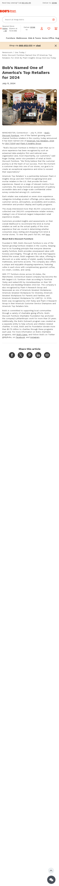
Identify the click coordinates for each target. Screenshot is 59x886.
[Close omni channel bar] (56, 46)
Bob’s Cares (21, 334)
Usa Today (19, 52)
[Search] (53, 19)
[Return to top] (51, 870)
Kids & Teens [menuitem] (34, 38)
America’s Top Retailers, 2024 (40, 141)
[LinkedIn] (38, 355)
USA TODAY (10, 143)
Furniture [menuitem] (10, 38)
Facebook (20, 337)
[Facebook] (12, 355)
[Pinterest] (29, 355)
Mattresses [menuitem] (21, 38)
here (48, 234)
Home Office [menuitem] (48, 38)
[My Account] (41, 28)
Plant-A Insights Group (30, 143)
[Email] (47, 355)
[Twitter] (21, 355)
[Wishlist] (49, 28)
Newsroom (7, 52)
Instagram (34, 337)
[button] (38, 45)
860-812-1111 (26, 3)
